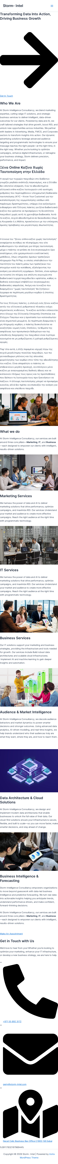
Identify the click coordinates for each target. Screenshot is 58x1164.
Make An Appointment (11, 933)
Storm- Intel (13, 6)
